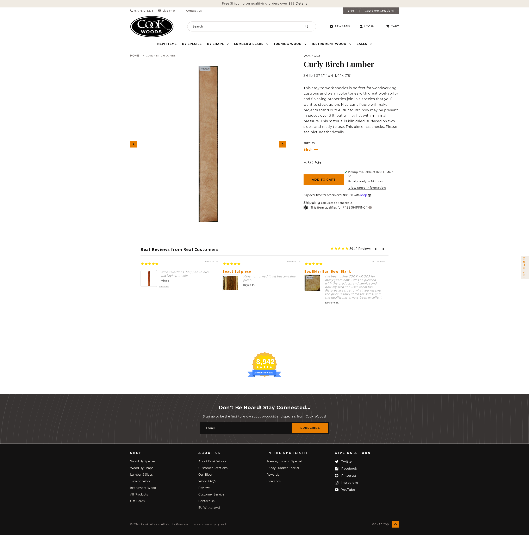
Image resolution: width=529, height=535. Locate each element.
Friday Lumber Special (283, 468)
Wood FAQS (207, 481)
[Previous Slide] (133, 144)
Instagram (349, 483)
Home (134, 55)
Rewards (342, 26)
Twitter (347, 461)
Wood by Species (142, 461)
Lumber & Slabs (141, 474)
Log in (369, 26)
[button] (217, 44)
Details (301, 3)
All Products (139, 494)
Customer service (211, 494)
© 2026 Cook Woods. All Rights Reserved (159, 524)
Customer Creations (379, 11)
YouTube (348, 490)
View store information (367, 188)
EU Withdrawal (209, 507)
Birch (308, 149)
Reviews (204, 487)
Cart (395, 26)
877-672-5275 (143, 11)
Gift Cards (137, 501)
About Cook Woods (212, 461)
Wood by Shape (141, 468)
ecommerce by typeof (210, 524)
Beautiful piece (237, 271)
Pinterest (348, 475)
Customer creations (213, 468)
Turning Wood (140, 481)
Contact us (194, 11)
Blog (351, 11)
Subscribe (310, 428)
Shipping (312, 203)
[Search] (306, 26)
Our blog (205, 474)
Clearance (274, 481)
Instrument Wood (143, 487)
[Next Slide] (282, 144)
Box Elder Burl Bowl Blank (327, 271)
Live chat (168, 11)
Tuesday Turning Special (284, 461)
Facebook (349, 468)
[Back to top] (395, 524)
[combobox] (239, 26)
